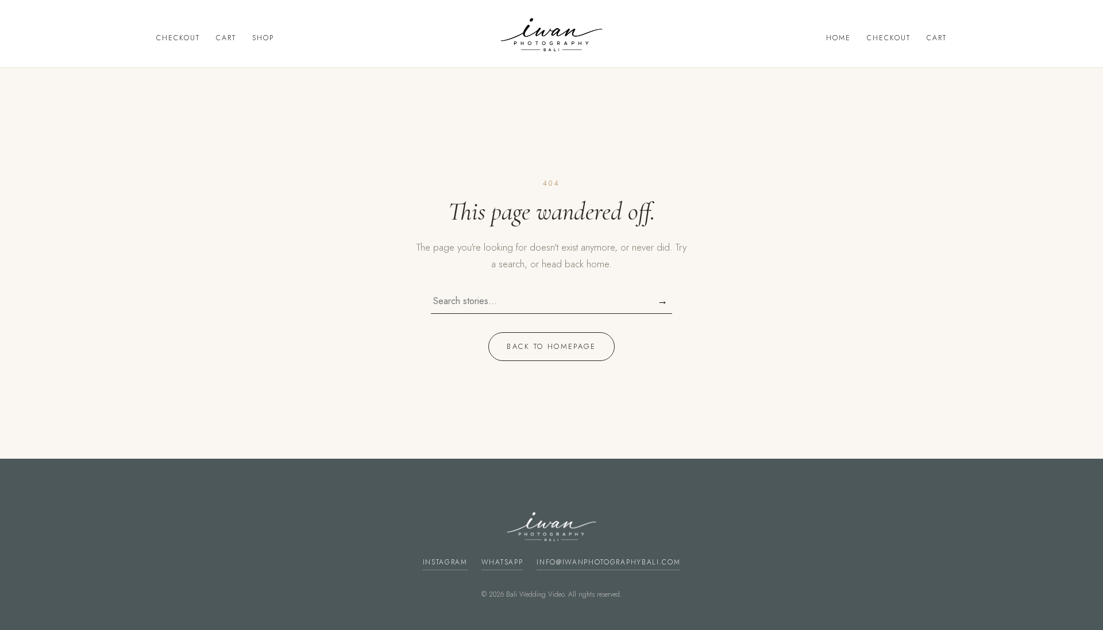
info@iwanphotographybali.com (608, 562)
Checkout (178, 38)
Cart (226, 38)
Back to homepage (551, 346)
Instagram (445, 562)
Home (838, 38)
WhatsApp (502, 562)
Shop (263, 38)
